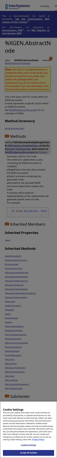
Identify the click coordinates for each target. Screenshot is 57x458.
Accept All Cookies (28, 453)
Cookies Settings (28, 445)
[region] (28, 429)
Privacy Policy (38, 439)
